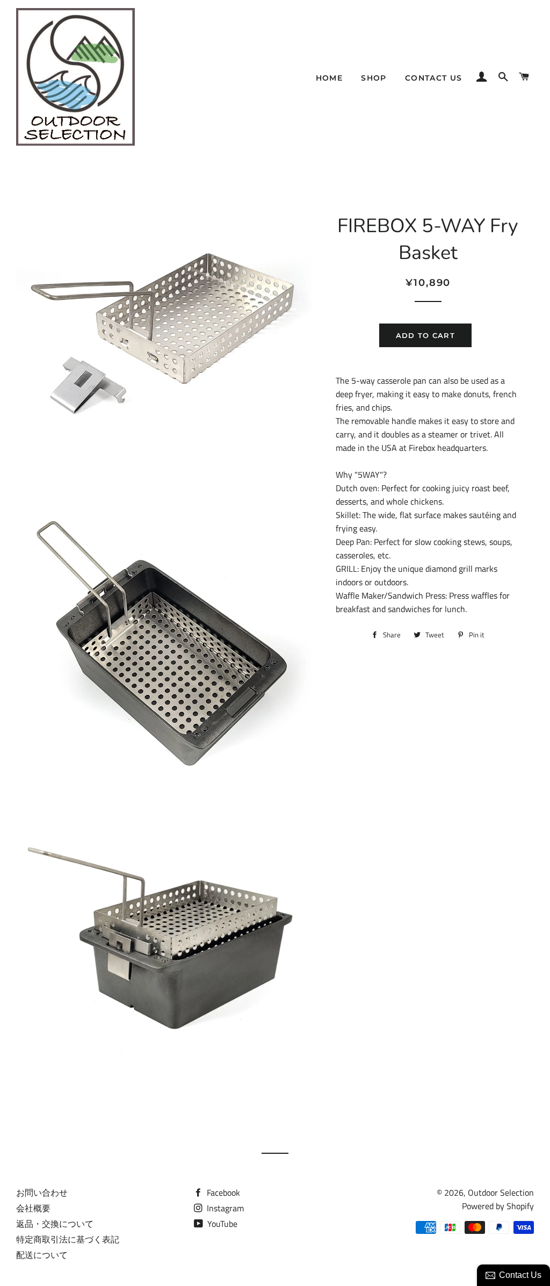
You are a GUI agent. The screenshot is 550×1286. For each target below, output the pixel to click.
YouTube (221, 1223)
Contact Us (433, 78)
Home (329, 78)
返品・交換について (54, 1223)
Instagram (224, 1208)
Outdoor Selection (501, 1192)
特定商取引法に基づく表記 (67, 1239)
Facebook (222, 1192)
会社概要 (33, 1208)
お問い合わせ (42, 1192)
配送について (42, 1254)
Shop (374, 78)
